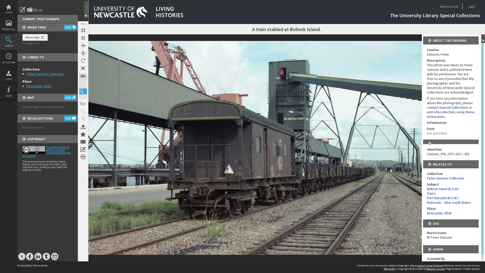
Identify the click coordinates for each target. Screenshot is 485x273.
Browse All (9, 29)
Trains (431, 193)
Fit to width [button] (83, 45)
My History (8, 62)
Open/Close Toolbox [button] (86, 9)
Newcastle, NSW (39, 86)
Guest (455, 6)
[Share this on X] (22, 254)
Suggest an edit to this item (23, 9)
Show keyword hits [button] (83, 111)
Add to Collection (83, 134)
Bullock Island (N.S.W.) (443, 189)
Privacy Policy (24, 265)
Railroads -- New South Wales (449, 202)
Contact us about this (83, 142)
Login (9, 79)
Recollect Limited (435, 268)
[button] (83, 91)
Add (68, 27)
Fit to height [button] (83, 53)
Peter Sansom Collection (45, 74)
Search (9, 46)
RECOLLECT (390, 268)
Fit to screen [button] (83, 38)
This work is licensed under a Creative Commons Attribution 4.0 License (46, 151)
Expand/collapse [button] (483, 38)
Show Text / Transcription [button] (83, 104)
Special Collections (453, 107)
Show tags (32, 37)
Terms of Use (40, 265)
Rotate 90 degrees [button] (83, 60)
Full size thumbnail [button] (83, 30)
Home (9, 12)
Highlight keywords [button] (83, 119)
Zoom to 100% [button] (83, 68)
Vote (35, 9)
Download (83, 126)
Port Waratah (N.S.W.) (442, 198)
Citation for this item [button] (83, 157)
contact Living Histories (430, 265)
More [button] (9, 96)
